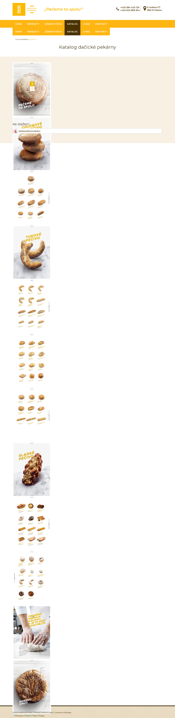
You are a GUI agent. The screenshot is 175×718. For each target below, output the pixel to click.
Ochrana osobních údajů (43, 712)
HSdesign (67, 712)
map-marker (144, 8)
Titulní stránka (21, 39)
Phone (117, 9)
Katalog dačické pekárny (29, 131)
